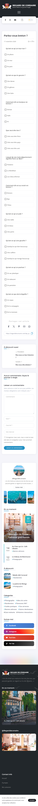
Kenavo (9, 193)
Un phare (10, 54)
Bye (8, 199)
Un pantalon (11, 285)
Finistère (10, 165)
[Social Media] (5, 20)
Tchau (9, 205)
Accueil (4, 778)
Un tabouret (11, 279)
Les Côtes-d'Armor (13, 177)
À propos (5, 783)
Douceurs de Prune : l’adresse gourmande (19, 536)
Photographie (9, 600)
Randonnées (9, 603)
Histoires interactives (25, 612)
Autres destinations (26, 609)
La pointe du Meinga (20, 584)
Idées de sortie (22, 600)
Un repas (10, 300)
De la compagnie (13, 306)
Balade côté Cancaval (20, 575)
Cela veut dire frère (14, 136)
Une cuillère (11, 252)
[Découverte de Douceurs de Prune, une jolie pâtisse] (19, 751)
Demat (9, 109)
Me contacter (6, 787)
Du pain (9, 66)
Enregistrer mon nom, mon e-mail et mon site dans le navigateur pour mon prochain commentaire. (18, 440)
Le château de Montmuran (21, 557)
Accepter (32, 800)
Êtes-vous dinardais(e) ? (23, 365)
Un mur (9, 60)
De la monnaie (12, 312)
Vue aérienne (24, 606)
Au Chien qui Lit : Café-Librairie (20, 547)
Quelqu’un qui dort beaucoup (17, 246)
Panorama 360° (21, 603)
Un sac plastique (13, 273)
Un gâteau (10, 87)
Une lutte (10, 93)
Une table (10, 220)
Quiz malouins (10, 612)
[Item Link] (7, 576)
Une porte (10, 232)
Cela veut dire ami (13, 148)
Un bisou (10, 226)
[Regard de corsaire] (19, 6)
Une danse (11, 81)
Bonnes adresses (11, 609)
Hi (8, 122)
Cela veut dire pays (13, 142)
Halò (8, 116)
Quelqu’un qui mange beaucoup (18, 258)
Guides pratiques (11, 606)
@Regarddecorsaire (19, 478)
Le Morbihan (11, 171)
